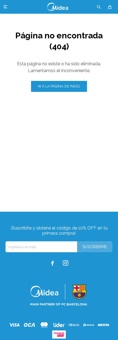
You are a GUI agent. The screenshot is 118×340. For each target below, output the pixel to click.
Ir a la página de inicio (59, 86)
